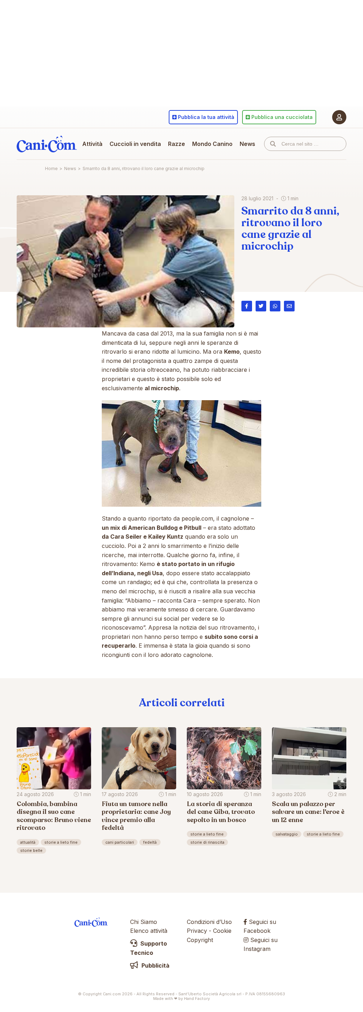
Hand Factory (197, 998)
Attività (92, 143)
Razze (176, 143)
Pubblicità (154, 965)
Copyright (200, 939)
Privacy (197, 930)
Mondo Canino (212, 143)
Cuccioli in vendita (135, 143)
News (247, 143)
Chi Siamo (143, 921)
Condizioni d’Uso (209, 921)
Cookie (222, 930)
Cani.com (47, 144)
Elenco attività (148, 930)
